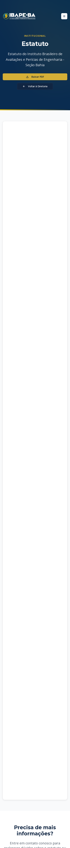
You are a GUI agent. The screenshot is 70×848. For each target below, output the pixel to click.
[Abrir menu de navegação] (64, 16)
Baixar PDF (37, 76)
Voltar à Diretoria (37, 86)
